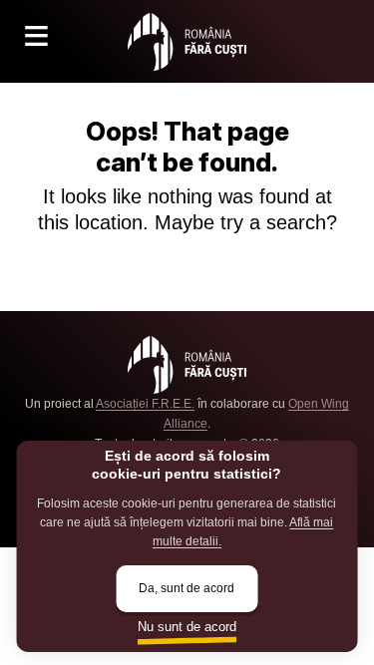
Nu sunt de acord (187, 626)
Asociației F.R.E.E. (145, 404)
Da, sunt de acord (186, 588)
